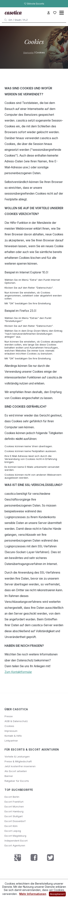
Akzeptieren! (57, 893)
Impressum (11, 730)
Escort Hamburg (14, 811)
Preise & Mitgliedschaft (18, 761)
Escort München (14, 806)
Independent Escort (16, 840)
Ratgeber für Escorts (17, 780)
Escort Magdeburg (15, 835)
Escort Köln (11, 825)
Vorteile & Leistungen (17, 756)
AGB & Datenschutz (16, 721)
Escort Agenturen (15, 845)
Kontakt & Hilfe (13, 735)
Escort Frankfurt (14, 801)
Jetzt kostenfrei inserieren (20, 766)
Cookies (9, 725)
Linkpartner (11, 740)
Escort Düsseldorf (15, 821)
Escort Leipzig (13, 830)
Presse (9, 716)
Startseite (28, 52)
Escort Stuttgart (14, 816)
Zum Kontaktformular (18, 672)
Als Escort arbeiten (16, 771)
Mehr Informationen (32, 893)
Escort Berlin (12, 796)
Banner (9, 775)
